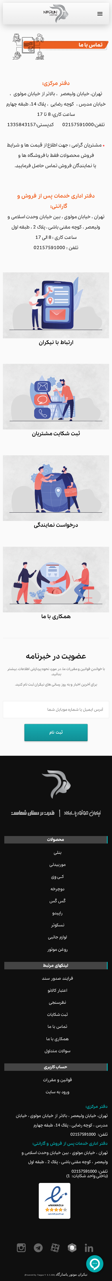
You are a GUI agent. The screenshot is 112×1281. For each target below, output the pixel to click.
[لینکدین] (90, 1247)
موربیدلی (57, 865)
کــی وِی (57, 877)
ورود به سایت (57, 1092)
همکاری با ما (57, 1039)
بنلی (57, 853)
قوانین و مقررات (57, 1080)
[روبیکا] (73, 1247)
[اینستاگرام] (22, 1247)
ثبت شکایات (57, 1015)
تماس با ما (57, 1027)
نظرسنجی (57, 1002)
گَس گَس (57, 901)
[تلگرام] (39, 1247)
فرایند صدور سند (57, 978)
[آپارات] (56, 1247)
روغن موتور (57, 949)
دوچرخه (57, 889)
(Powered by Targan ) (40, 1275)
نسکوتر (57, 925)
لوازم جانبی (57, 937)
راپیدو (57, 913)
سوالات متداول (57, 1051)
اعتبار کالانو (57, 990)
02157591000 (83, 1134)
